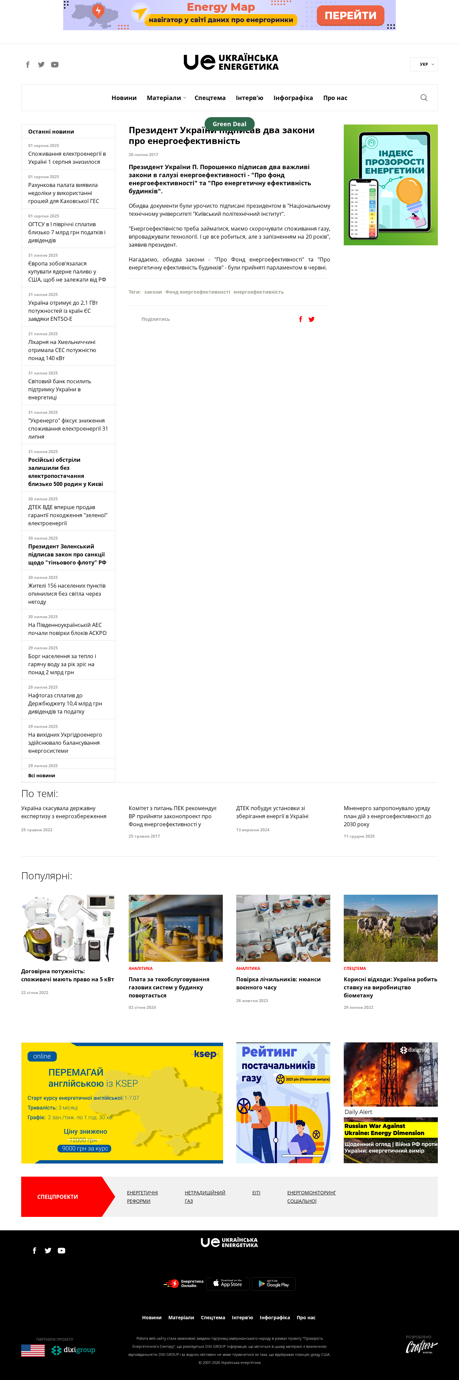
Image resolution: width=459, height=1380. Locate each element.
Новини (124, 98)
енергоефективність (259, 292)
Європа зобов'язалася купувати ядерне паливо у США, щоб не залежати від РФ (67, 271)
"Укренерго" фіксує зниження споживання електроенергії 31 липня (68, 428)
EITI (256, 1192)
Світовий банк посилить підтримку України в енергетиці (59, 389)
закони (153, 292)
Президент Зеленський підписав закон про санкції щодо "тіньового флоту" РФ (67, 554)
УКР (424, 64)
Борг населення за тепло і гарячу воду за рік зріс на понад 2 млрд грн (62, 664)
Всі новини (41, 775)
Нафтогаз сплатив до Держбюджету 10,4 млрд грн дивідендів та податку (65, 703)
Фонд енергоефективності (197, 292)
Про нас (335, 98)
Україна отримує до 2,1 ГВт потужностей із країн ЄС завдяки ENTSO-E (63, 311)
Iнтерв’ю (249, 98)
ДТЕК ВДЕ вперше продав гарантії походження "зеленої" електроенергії (68, 515)
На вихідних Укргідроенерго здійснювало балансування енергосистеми (65, 742)
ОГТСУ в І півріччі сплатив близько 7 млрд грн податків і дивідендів (67, 232)
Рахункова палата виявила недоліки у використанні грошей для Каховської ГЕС (63, 193)
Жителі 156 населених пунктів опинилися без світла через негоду (67, 593)
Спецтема (210, 98)
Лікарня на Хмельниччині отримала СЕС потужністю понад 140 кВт (62, 350)
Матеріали (164, 98)
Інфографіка (293, 98)
